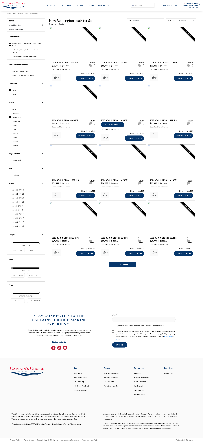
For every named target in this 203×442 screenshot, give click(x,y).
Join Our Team (139, 394)
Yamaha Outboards (111, 377)
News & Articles (140, 382)
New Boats (78, 373)
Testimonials (138, 386)
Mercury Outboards (111, 373)
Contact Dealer (85, 78)
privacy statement (167, 416)
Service (80, 5)
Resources (167, 5)
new (26, 13)
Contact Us (103, 5)
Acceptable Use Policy (90, 440)
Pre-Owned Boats (80, 377)
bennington (34, 13)
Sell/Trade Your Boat (81, 386)
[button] (53, 57)
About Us (137, 373)
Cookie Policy (42, 440)
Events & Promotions (141, 377)
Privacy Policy (168, 336)
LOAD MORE (122, 264)
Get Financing (79, 382)
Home (9, 13)
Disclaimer (54, 440)
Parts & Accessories (111, 386)
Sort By (171, 21)
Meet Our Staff (139, 390)
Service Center (109, 382)
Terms (117, 339)
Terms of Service (70, 424)
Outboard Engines (80, 390)
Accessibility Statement (70, 440)
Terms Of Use (29, 440)
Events (91, 5)
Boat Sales (52, 5)
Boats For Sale (18, 13)
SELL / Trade (67, 5)
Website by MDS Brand (184, 440)
